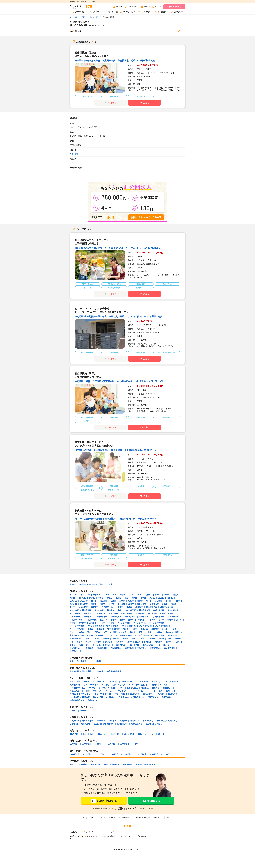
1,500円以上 (115, 754)
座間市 (102, 623)
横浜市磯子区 (130, 610)
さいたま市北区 (140, 623)
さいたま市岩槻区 (77, 629)
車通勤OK (114, 682)
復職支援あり (136, 724)
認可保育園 (74, 154)
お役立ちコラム (178, 12)
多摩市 (164, 604)
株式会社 (145, 688)
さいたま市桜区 (111, 626)
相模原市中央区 (76, 620)
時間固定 (73, 711)
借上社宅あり (148, 721)
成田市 (143, 639)
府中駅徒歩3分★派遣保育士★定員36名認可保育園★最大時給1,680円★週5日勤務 (115, 60)
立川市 (93, 601)
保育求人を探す (79, 12)
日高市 (100, 635)
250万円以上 (157, 734)
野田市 (134, 639)
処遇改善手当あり (77, 700)
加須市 (134, 629)
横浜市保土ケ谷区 (114, 610)
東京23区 (73, 595)
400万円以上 (116, 734)
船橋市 (106, 639)
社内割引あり (122, 724)
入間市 (106, 632)
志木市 (124, 632)
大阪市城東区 (155, 648)
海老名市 (92, 623)
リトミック (151, 691)
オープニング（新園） (108, 688)
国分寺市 (84, 604)
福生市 (102, 604)
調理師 (106, 764)
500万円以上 (88, 734)
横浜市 (120, 607)
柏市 (71, 642)
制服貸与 (123, 721)
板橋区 (143, 598)
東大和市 (121, 604)
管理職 (86, 682)
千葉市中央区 (133, 645)
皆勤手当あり (152, 697)
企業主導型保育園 (114, 671)
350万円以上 (129, 734)
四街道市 (147, 642)
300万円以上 (143, 734)
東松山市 (144, 629)
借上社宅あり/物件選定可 (103, 724)
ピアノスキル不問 (91, 685)
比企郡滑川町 (172, 635)
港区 (114, 595)
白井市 (177, 642)
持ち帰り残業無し (173, 682)
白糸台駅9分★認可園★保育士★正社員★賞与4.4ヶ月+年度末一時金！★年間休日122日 (118, 248)
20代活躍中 (134, 694)
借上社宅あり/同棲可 (154, 724)
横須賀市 (103, 620)
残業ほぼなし (157, 682)
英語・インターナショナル (104, 691)
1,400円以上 (128, 754)
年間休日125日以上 (159, 685)
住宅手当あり (124, 697)
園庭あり (155, 688)
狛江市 (111, 604)
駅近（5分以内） (99, 682)
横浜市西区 (74, 610)
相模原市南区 (91, 620)
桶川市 (150, 632)
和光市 (132, 632)
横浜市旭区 (88, 613)
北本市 (168, 632)
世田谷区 (82, 598)
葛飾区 (170, 598)
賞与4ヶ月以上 (99, 697)
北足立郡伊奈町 (143, 635)
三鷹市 (113, 601)
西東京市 (94, 607)
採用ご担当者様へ (133, 6)
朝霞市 (115, 632)
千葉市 (88, 639)
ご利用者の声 (145, 12)
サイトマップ (101, 818)
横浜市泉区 (140, 613)
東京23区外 (85, 595)
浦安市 (138, 642)
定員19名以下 (75, 691)
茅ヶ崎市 (151, 620)
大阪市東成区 (101, 648)
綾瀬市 (111, 623)
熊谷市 (99, 629)
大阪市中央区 (169, 648)
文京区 (131, 595)
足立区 (161, 598)
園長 (71, 682)
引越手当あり (138, 697)
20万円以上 (137, 744)
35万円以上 (99, 744)
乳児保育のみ (75, 685)
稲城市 (173, 604)
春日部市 (155, 629)
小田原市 (140, 620)
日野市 (177, 601)
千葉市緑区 (88, 648)
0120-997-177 (125, 808)
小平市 (168, 601)
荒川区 (134, 598)
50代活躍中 (172, 694)
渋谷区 (92, 598)
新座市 (141, 632)
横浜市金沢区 (144, 610)
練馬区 (152, 598)
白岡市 (131, 635)
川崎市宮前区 (144, 617)
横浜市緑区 (100, 613)
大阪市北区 (74, 651)
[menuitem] (78, 12)
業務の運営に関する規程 (142, 818)
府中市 (122, 601)
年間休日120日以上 (77, 688)
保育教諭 (116, 764)
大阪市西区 (141, 648)
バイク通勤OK (142, 682)
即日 (122, 688)
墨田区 (149, 595)
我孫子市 (108, 642)
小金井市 (158, 601)
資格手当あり (167, 697)
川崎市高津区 (116, 617)
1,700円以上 (88, 754)
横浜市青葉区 (153, 613)
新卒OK (108, 694)
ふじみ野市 (120, 635)
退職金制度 (100, 721)
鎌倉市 (122, 620)
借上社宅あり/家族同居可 (80, 724)
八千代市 (98, 642)
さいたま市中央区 (95, 626)
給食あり (112, 721)
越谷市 (81, 632)
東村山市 (73, 604)
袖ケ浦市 (158, 642)
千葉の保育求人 (142, 836)
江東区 (158, 595)
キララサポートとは (112, 12)
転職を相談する (104, 800)
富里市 (72, 645)
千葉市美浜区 (119, 645)
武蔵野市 (103, 601)
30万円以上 (112, 744)
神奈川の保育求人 (109, 836)
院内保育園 (99, 671)
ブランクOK (86, 694)
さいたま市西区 (124, 623)
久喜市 (159, 632)
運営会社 (169, 818)
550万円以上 (75, 734)
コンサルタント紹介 (129, 12)
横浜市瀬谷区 (114, 613)
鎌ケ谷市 (119, 642)
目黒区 (175, 595)
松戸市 (125, 639)
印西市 (168, 642)
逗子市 (161, 620)
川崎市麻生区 (158, 617)
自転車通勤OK (127, 682)
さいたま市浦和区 (128, 626)
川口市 (108, 629)
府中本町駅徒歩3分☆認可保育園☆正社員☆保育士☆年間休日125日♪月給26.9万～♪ (115, 450)
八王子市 (84, 601)
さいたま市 (97, 645)
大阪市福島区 (116, 648)
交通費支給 (74, 721)
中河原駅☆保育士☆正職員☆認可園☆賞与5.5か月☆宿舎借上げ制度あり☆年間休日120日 (119, 381)
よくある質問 (162, 12)
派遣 (71, 661)
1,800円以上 (75, 754)
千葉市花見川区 (163, 645)
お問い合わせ (120, 6)
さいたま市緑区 (161, 626)
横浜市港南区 (75, 613)
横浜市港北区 (158, 610)
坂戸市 (92, 635)
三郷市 (83, 635)
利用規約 (112, 818)
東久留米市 (141, 604)
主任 (78, 682)
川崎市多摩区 (130, 617)
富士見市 (73, 635)
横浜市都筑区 (167, 613)
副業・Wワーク (118, 685)
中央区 (106, 595)
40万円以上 (87, 744)
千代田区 (96, 595)
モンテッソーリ (124, 691)
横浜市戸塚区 (173, 610)
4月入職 (92, 688)
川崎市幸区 (88, 617)
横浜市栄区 (127, 613)
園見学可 (86, 697)
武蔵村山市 (154, 604)
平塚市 (113, 620)
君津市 (129, 642)
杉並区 (109, 598)
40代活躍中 (160, 694)
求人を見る (144, 103)
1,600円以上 (101, 754)
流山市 (88, 642)
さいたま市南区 (145, 626)
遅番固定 (84, 711)
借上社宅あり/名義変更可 (167, 721)
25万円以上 (124, 744)
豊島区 (118, 598)
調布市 (140, 601)
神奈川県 (82, 584)
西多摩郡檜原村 (108, 607)
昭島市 (131, 601)
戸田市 (97, 632)
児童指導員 (127, 764)
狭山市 (164, 629)
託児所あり (134, 721)
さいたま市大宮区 (157, 623)
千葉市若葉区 (148, 645)
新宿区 (122, 595)
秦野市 (170, 620)
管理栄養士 (83, 764)
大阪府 (109, 584)
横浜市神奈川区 (166, 607)
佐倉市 (152, 639)
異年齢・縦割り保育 (167, 691)
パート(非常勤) (96, 661)
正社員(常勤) (82, 661)
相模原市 (139, 607)
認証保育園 (86, 671)
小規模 (87, 691)
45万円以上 (74, 744)
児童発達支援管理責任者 (145, 764)
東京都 (72, 584)
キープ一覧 (158, 6)
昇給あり (91, 700)
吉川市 (109, 635)
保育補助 (105, 685)
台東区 (140, 595)
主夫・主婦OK (121, 694)
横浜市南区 (99, 610)
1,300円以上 (141, 754)
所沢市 (125, 629)
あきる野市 (83, 607)
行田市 (117, 629)
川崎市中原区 (101, 617)
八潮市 (177, 632)
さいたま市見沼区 (77, 626)
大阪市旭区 (129, 648)
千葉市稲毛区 (75, 648)
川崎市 (129, 607)
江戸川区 (73, 601)
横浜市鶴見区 (151, 607)
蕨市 (89, 632)
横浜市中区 (86, 610)
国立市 (93, 604)
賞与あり (111, 697)
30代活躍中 (147, 694)
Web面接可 (74, 697)
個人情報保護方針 (124, 818)
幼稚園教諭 (95, 764)
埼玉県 (92, 584)
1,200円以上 (155, 754)
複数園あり (167, 688)
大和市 (72, 623)
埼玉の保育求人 (125, 836)
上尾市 (173, 629)
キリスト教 (138, 691)
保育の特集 (96, 12)
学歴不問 (98, 694)
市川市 (97, 639)
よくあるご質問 (88, 818)
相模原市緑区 (173, 617)
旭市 (169, 639)
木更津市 (116, 639)
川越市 (90, 629)
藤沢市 (131, 620)
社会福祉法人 (132, 688)
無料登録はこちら (175, 7)
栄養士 (72, 764)
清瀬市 (131, 604)
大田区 (72, 598)
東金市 (161, 639)
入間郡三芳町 (158, 635)
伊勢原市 (82, 623)
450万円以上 (102, 734)
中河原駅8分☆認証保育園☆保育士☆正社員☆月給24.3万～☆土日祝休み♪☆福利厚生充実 (118, 316)
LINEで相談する (151, 800)
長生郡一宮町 (84, 645)
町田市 (148, 601)
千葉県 (100, 584)
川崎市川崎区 (75, 617)
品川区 (167, 595)
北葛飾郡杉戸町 (76, 639)
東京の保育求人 (92, 836)
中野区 (100, 598)
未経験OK (74, 694)
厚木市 (179, 620)
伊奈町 (108, 645)
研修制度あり (87, 721)
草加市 (72, 632)
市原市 (79, 642)
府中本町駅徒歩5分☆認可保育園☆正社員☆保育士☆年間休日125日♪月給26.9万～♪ (115, 518)
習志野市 (178, 639)
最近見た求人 (147, 6)
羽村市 (72, 607)
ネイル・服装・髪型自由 (138, 685)
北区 (126, 598)
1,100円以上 (168, 754)
